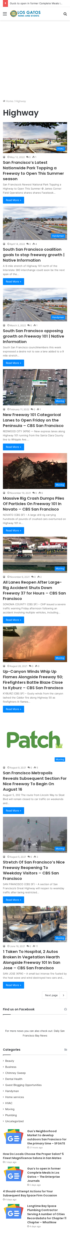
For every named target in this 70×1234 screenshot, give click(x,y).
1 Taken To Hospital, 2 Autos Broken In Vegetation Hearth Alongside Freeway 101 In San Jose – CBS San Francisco (31, 960)
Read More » (13, 200)
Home (9, 101)
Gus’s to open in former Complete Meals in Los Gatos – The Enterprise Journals (44, 1175)
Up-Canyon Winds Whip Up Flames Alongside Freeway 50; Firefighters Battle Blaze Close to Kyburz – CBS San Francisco (33, 680)
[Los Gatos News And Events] (25, 14)
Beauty (9, 1060)
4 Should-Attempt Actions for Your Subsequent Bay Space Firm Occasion (30, 1193)
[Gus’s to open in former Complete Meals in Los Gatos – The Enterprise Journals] (13, 1174)
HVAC (8, 1103)
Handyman (12, 1091)
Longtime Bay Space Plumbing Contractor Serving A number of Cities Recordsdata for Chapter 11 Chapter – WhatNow (46, 1214)
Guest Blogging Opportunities (23, 1085)
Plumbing (11, 1115)
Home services (14, 1097)
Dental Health (13, 1079)
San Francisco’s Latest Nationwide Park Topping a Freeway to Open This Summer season (33, 171)
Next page (51, 995)
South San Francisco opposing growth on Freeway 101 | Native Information (33, 336)
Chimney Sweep (15, 1072)
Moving (9, 1109)
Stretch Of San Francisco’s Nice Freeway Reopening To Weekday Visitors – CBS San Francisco (34, 870)
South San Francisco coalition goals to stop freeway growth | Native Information (34, 255)
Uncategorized (14, 1121)
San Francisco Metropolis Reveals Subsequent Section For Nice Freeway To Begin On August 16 (35, 781)
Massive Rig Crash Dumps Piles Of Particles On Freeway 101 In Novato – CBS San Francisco (33, 504)
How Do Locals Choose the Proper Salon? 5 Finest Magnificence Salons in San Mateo (33, 1156)
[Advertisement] (35, 61)
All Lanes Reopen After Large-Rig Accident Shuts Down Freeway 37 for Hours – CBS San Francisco (34, 590)
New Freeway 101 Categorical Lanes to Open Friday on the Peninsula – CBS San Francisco (33, 420)
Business (10, 1066)
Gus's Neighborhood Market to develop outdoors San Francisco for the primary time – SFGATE (46, 1137)
